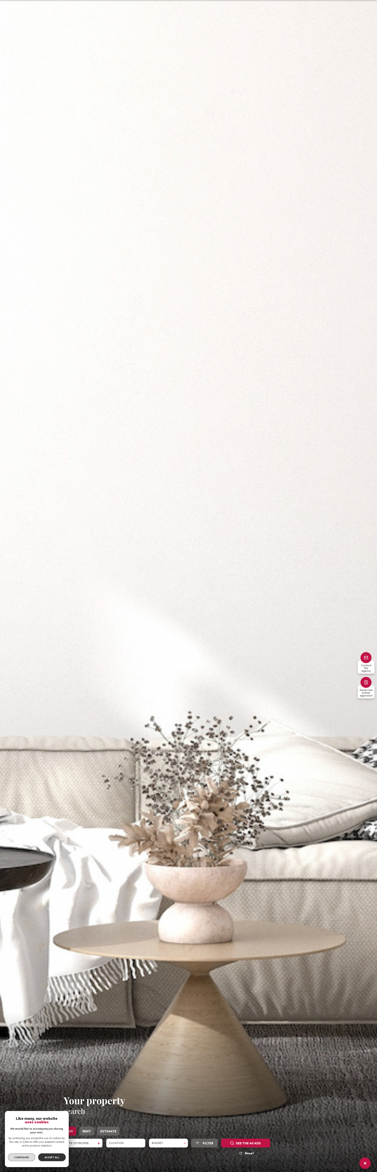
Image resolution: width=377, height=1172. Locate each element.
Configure (21, 1157)
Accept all (52, 1157)
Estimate (108, 1131)
